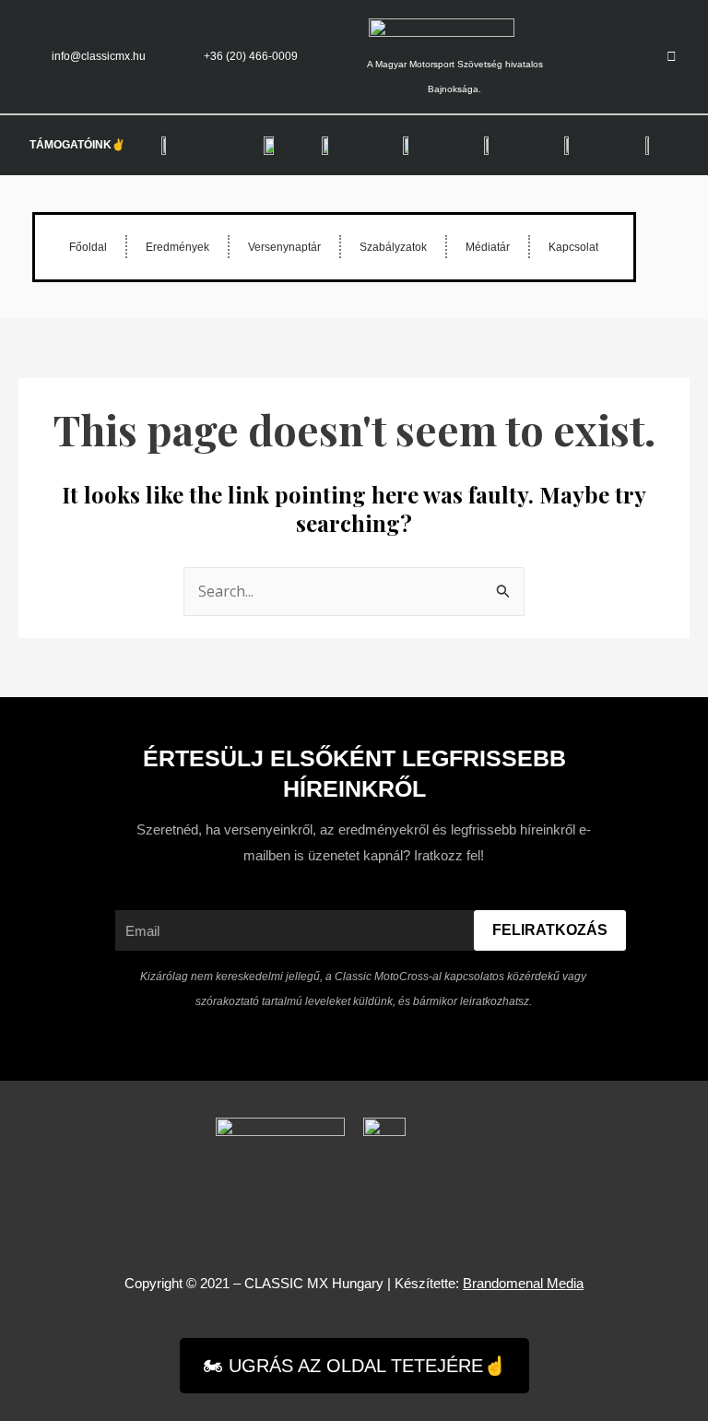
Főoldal (88, 247)
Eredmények (177, 247)
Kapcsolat (573, 247)
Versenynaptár (284, 247)
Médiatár (488, 247)
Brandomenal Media (523, 1283)
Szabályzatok (393, 247)
